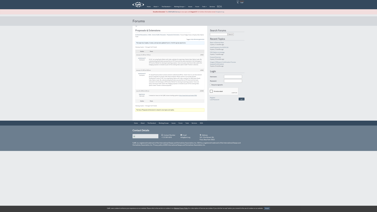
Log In (241, 99)
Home (149, 6)
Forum (197, 6)
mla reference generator (197, 39)
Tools (204, 6)
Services (212, 6)
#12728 (202, 91)
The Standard (166, 6)
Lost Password (214, 100)
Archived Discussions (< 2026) (143, 35)
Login (241, 2)
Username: (213, 77)
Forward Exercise (215, 57)
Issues (190, 6)
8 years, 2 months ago (172, 43)
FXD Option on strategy (217, 52)
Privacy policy (158, 145)
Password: (213, 81)
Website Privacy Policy (181, 208)
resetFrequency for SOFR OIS (219, 47)
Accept (267, 208)
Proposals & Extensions (173, 35)
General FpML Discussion (159, 35)
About (156, 6)
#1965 (202, 70)
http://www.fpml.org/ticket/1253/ (188, 95)
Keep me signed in (217, 85)
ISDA (219, 6)
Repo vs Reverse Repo (217, 42)
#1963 (202, 55)
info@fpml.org (219, 12)
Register (212, 98)
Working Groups (179, 6)
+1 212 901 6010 (166, 137)
